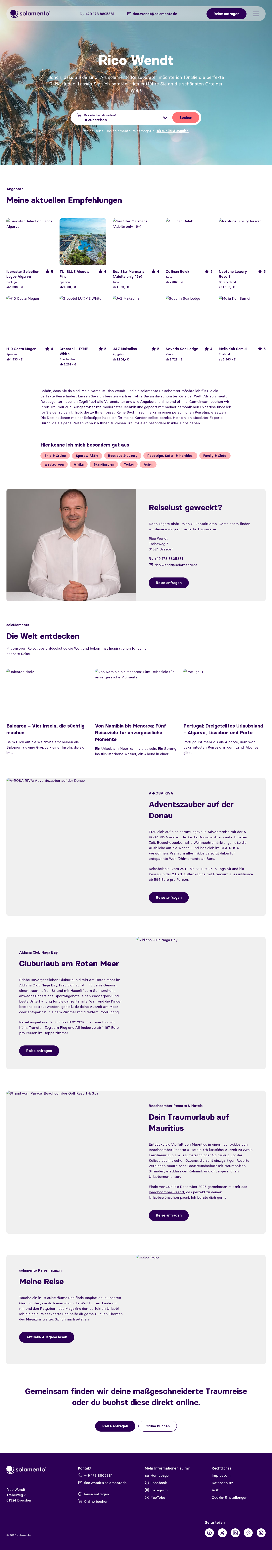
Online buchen (158, 1426)
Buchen (185, 117)
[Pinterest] (248, 1532)
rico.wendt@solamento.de (176, 565)
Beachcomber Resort (166, 1192)
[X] (222, 1532)
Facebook (159, 1482)
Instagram (159, 1490)
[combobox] (123, 117)
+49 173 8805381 (99, 14)
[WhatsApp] (261, 1532)
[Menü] (256, 13)
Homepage (160, 1475)
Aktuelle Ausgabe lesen (46, 1337)
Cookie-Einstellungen (229, 1497)
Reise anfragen (169, 897)
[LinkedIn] (235, 1532)
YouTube (158, 1497)
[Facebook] (209, 1532)
